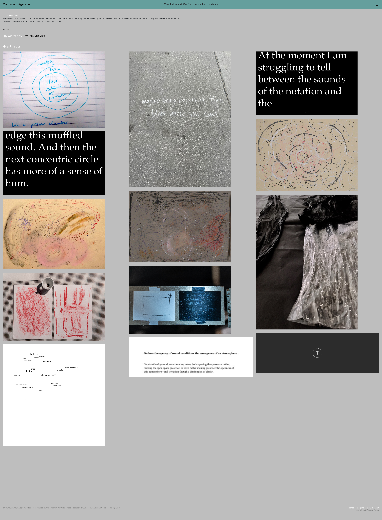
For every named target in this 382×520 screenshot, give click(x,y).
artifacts (14, 36)
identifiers (36, 36)
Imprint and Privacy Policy (367, 510)
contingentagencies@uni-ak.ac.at (364, 508)
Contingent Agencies (17, 4)
